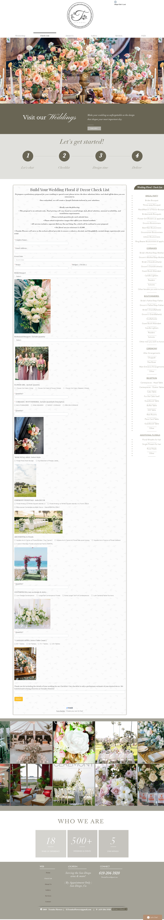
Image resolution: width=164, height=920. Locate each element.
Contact (48, 901)
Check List (48, 878)
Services (48, 896)
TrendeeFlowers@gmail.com (109, 877)
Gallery (48, 890)
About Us (48, 884)
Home (48, 872)
